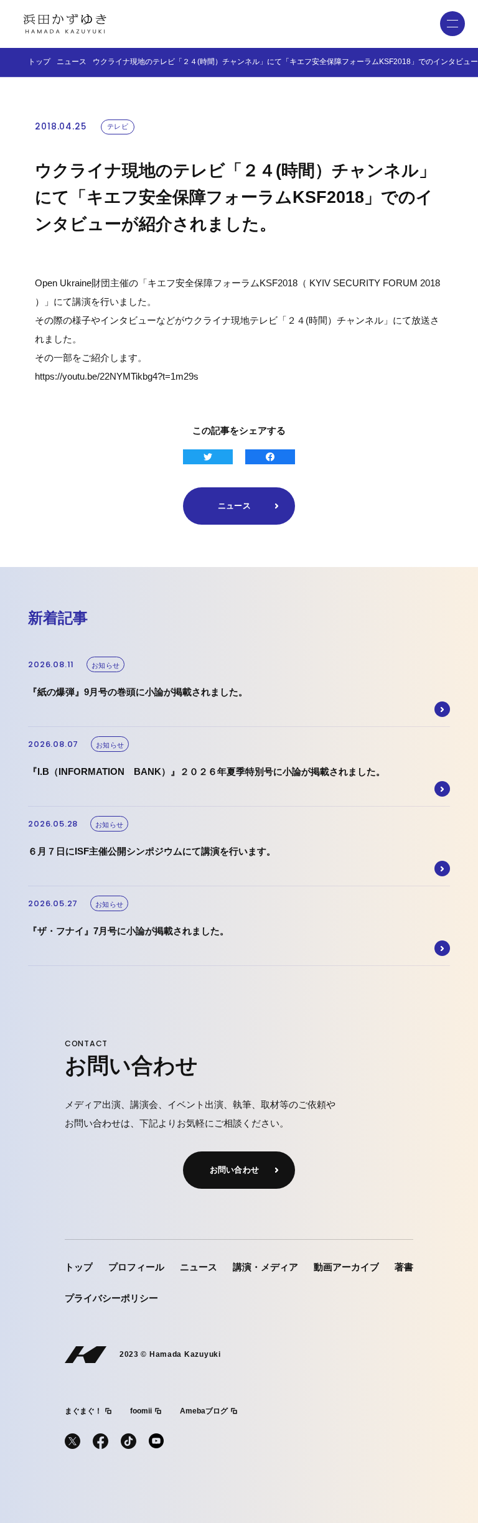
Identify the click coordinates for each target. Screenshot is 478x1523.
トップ (39, 61)
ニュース (72, 61)
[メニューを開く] (452, 23)
